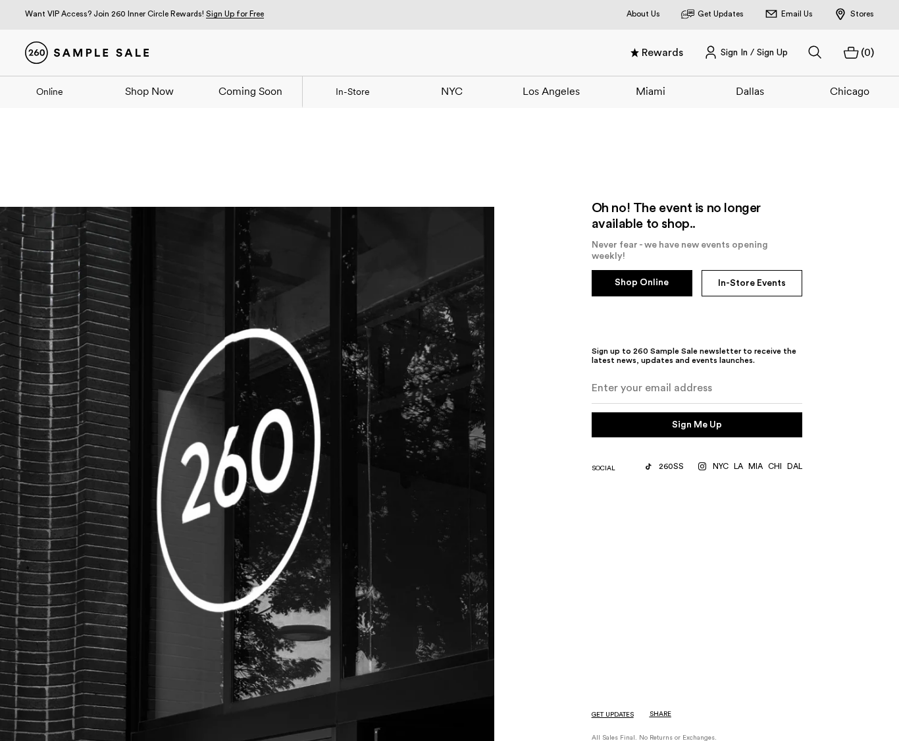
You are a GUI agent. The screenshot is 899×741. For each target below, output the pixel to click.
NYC (452, 90)
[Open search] (815, 53)
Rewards (662, 52)
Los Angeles (551, 90)
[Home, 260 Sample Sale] (87, 52)
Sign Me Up (697, 424)
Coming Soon (250, 90)
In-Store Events (752, 283)
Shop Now (149, 90)
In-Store (353, 91)
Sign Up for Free (235, 14)
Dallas (750, 90)
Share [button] (660, 714)
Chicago (849, 90)
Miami (650, 90)
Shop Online (642, 282)
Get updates (613, 714)
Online (49, 91)
